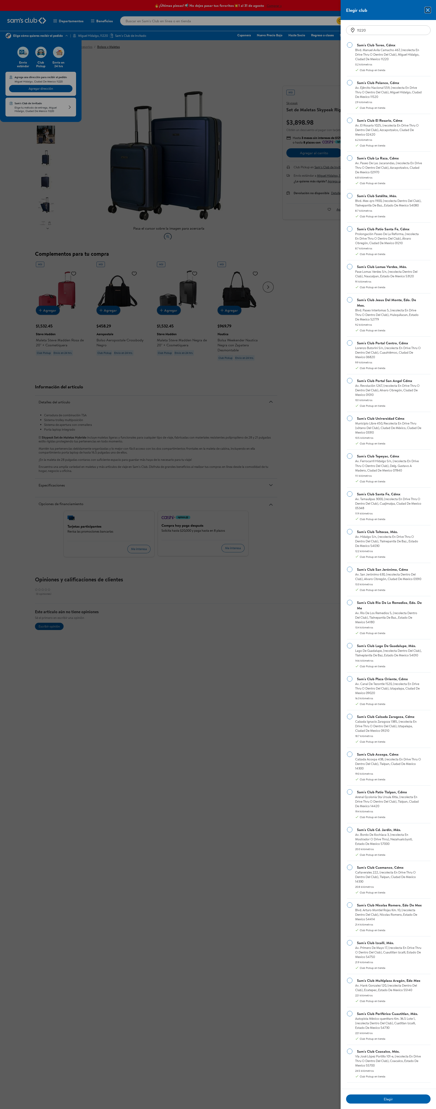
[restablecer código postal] (352, 30)
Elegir (388, 1099)
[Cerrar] (428, 10)
